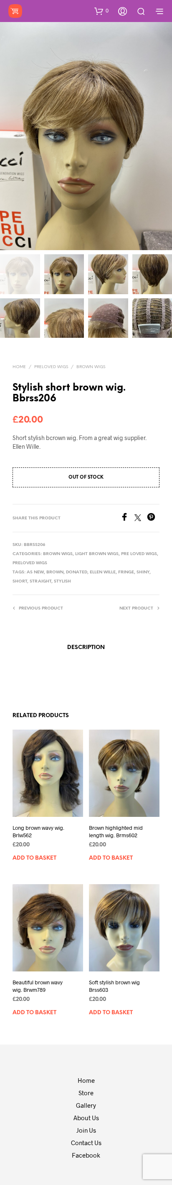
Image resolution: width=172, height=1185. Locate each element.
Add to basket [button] (34, 858)
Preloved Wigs (51, 367)
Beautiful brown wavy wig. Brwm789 (38, 986)
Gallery (86, 1105)
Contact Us (86, 1142)
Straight (40, 581)
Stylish (62, 581)
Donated (76, 572)
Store (86, 1092)
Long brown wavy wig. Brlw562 (38, 831)
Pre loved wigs (139, 554)
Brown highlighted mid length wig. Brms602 (116, 831)
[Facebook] (127, 518)
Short (20, 581)
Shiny (143, 572)
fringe (126, 572)
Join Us (86, 1130)
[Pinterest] (153, 518)
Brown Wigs (90, 367)
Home (19, 367)
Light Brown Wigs (97, 554)
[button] (101, 11)
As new (35, 572)
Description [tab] (86, 647)
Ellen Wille (103, 572)
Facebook (86, 1155)
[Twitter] (140, 518)
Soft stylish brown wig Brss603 (114, 986)
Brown (54, 572)
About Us (86, 1117)
